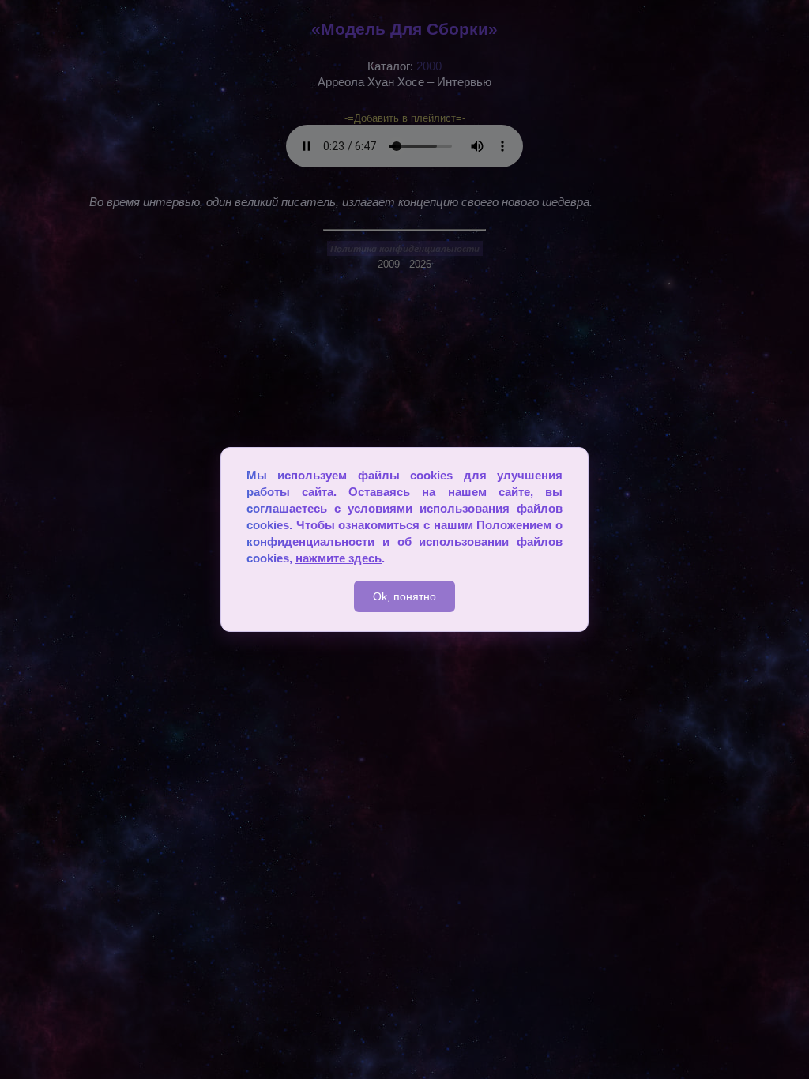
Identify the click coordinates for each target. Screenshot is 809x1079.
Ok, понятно (404, 596)
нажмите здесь (338, 558)
